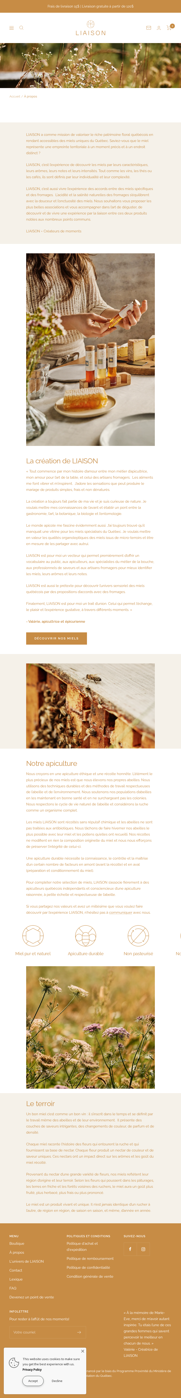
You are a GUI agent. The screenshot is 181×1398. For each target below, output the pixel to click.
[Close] (82, 1351)
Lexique (16, 1279)
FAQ (12, 1288)
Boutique (16, 1243)
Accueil (14, 96)
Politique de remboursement (90, 1259)
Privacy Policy (32, 1369)
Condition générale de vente (90, 1276)
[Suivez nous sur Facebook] (130, 1249)
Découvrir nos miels (56, 638)
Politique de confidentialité (88, 1267)
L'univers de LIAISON (26, 1261)
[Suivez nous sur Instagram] (143, 1249)
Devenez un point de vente (31, 1297)
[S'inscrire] (79, 1332)
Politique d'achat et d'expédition (82, 1246)
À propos (16, 1252)
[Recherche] (21, 28)
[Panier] (169, 27)
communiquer (120, 912)
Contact (15, 1270)
